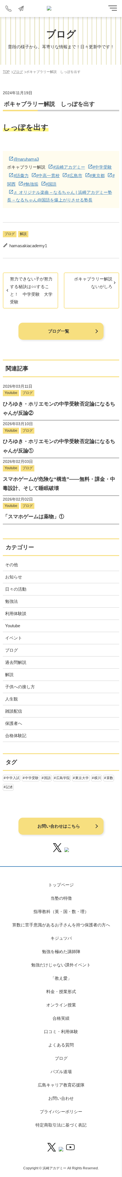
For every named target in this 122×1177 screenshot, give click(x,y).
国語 (47, 778)
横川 (97, 778)
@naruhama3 (26, 159)
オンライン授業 (61, 1004)
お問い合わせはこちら (58, 826)
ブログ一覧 (58, 331)
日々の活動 (15, 589)
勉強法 (11, 601)
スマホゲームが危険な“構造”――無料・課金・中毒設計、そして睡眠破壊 (59, 483)
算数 (109, 778)
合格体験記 (15, 735)
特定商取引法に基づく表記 (61, 1125)
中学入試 (13, 778)
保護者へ (13, 723)
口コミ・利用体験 (61, 1031)
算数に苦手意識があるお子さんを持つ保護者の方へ (61, 924)
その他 (11, 564)
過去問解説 (15, 662)
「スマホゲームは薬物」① (33, 516)
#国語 (51, 184)
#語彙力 (21, 175)
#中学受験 (102, 167)
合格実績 (61, 1018)
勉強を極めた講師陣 (61, 951)
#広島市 (74, 175)
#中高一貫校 (48, 175)
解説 (23, 234)
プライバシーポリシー (61, 1111)
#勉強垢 (30, 184)
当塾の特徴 (61, 898)
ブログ (10, 234)
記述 (9, 787)
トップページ (61, 884)
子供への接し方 (20, 686)
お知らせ (13, 576)
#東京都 (97, 175)
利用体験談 (15, 613)
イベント (13, 637)
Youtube (11, 393)
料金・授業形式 (61, 991)
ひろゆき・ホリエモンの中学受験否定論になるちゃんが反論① (59, 446)
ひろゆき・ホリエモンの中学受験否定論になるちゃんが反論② (59, 408)
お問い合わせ (61, 1098)
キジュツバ (61, 938)
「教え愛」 (61, 978)
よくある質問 (61, 1044)
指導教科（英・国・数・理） (61, 911)
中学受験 (32, 778)
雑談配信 (13, 711)
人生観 (11, 698)
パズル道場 (61, 1071)
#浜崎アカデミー (69, 167)
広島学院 (63, 778)
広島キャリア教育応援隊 (61, 1084)
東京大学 (82, 778)
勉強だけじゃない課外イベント (61, 964)
